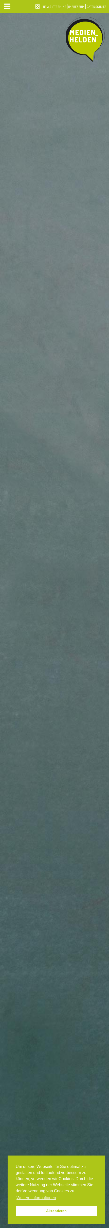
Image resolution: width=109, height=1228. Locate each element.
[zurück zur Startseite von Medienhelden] (85, 40)
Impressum (76, 7)
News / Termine (54, 7)
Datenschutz (96, 7)
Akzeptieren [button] (56, 1211)
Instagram (37, 6)
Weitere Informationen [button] (36, 1198)
